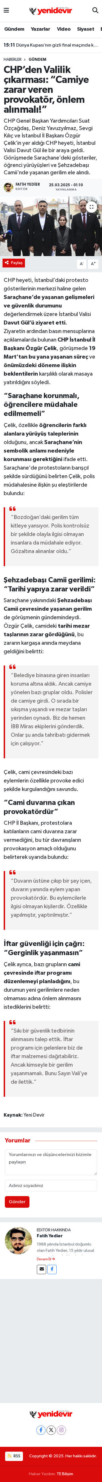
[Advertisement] (51, 1340)
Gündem (14, 29)
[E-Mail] (41, 1269)
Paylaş (17, 263)
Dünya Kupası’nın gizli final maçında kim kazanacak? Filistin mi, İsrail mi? (51, 45)
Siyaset (85, 29)
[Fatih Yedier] (18, 1240)
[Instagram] (61, 1430)
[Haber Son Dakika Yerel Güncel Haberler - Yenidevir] (50, 10)
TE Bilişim (65, 1474)
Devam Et (44, 1259)
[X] (51, 1430)
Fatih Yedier (50, 1236)
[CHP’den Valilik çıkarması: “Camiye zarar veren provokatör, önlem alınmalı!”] (51, 226)
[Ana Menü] (6, 11)
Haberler (13, 60)
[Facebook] (52, 1269)
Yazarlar (40, 29)
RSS (16, 1456)
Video (64, 29)
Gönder (17, 1202)
